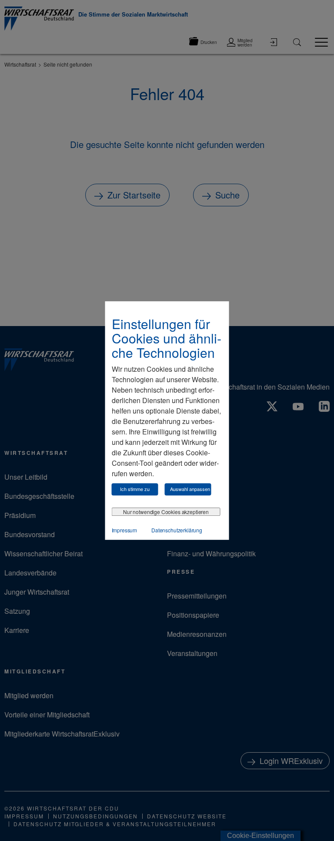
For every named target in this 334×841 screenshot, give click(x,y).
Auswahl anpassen (190, 488)
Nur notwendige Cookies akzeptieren (166, 511)
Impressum (124, 530)
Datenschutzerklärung (176, 530)
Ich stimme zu (135, 488)
